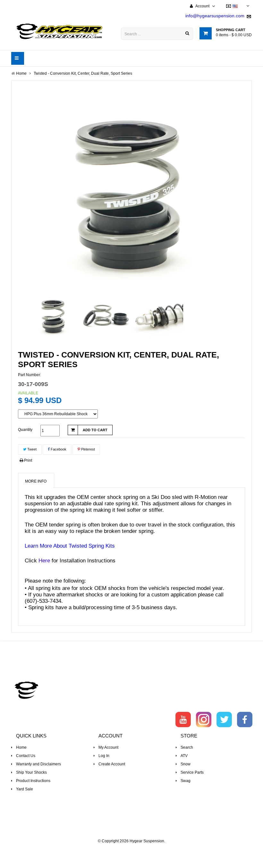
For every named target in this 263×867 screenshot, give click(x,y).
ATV (184, 755)
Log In (103, 755)
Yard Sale (24, 789)
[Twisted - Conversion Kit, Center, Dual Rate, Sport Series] (54, 314)
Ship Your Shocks (31, 772)
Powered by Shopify (131, 849)
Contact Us (25, 755)
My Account (108, 747)
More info (36, 481)
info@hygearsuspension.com (214, 15)
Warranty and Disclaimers (38, 764)
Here (44, 561)
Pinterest (87, 449)
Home (21, 747)
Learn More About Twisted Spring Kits (70, 546)
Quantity (25, 429)
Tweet (31, 449)
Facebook (58, 449)
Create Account (111, 764)
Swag (186, 781)
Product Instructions (33, 781)
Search (187, 747)
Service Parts (192, 772)
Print (27, 460)
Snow (186, 764)
